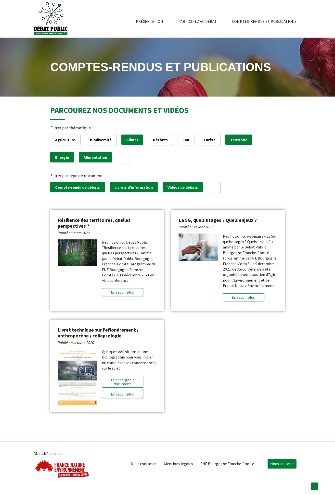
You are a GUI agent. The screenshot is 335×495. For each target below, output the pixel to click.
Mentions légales (178, 463)
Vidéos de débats (183, 187)
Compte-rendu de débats (77, 187)
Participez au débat (197, 21)
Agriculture (65, 139)
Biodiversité (101, 139)
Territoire (238, 139)
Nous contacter (144, 463)
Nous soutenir (282, 463)
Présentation (149, 21)
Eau (185, 139)
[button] (122, 292)
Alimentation (95, 157)
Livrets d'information (134, 187)
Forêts (210, 139)
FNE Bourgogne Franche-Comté (227, 463)
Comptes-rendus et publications (264, 21)
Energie (62, 157)
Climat (132, 139)
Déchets (160, 139)
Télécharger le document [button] (122, 381)
